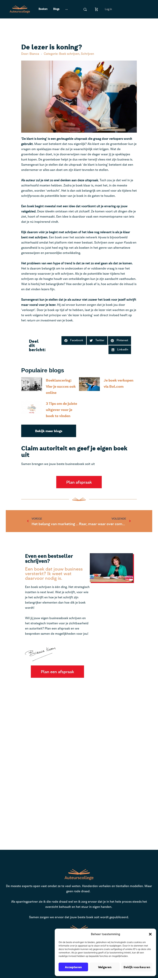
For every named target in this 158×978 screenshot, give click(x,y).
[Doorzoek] (85, 9)
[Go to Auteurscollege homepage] (20, 9)
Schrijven (87, 54)
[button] (150, 934)
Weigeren (104, 967)
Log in (108, 9)
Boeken (43, 9)
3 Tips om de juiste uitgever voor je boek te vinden (61, 409)
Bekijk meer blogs (48, 431)
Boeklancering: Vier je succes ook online (61, 386)
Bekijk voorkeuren (137, 967)
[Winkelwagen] (96, 9)
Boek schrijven (69, 54)
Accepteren (73, 967)
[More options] (66, 9)
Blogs (56, 9)
